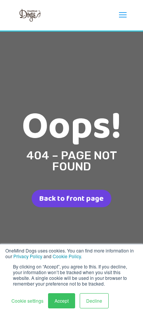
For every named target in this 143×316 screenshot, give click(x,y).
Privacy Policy (27, 256)
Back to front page (71, 198)
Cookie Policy (67, 256)
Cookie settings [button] (27, 300)
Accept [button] (62, 300)
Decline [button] (94, 300)
